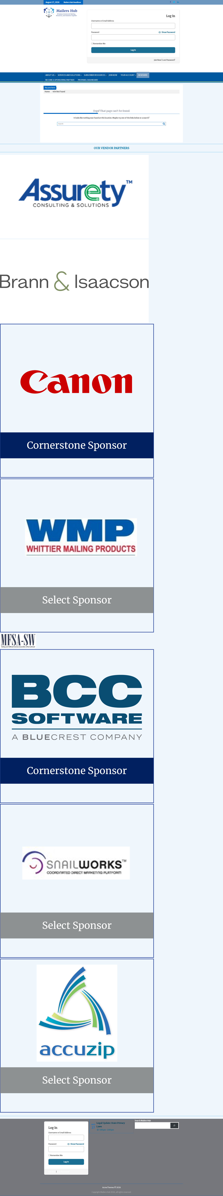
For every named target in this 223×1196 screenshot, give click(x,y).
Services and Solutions (69, 75)
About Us (49, 75)
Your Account (128, 75)
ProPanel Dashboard (88, 80)
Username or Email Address (102, 21)
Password (95, 32)
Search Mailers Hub (143, 1121)
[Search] (174, 1125)
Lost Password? (168, 60)
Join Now (157, 60)
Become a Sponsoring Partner (59, 80)
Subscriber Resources (94, 75)
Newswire (143, 75)
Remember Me (99, 44)
